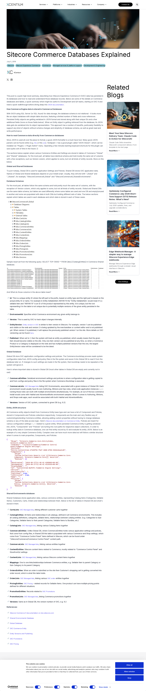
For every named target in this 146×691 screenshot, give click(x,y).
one (44, 143)
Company (100, 4)
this (35, 143)
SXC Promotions (48, 591)
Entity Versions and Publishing (21, 634)
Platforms (56, 4)
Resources (86, 4)
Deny (129, 678)
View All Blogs (123, 282)
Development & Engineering (94, 66)
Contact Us (125, 4)
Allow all (129, 665)
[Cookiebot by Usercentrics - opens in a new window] (13, 687)
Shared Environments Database (22, 618)
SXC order (51, 578)
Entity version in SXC (30, 325)
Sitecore (10, 66)
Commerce (46, 66)
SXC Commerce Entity (18, 628)
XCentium (17, 73)
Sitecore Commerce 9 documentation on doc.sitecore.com (32, 613)
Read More (113, 151)
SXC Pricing (28, 584)
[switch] (57, 687)
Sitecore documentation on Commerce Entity (63, 421)
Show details (103, 687)
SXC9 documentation (56, 105)
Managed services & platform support (67, 66)
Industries (71, 4)
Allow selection (129, 671)
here (32, 333)
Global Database (16, 623)
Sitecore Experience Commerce (28, 66)
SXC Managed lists (32, 386)
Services (42, 4)
